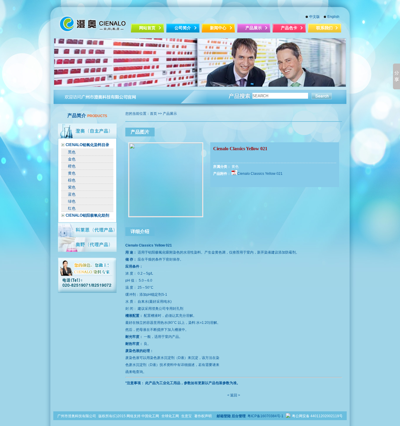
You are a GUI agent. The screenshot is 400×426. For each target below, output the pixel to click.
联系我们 (324, 28)
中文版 (314, 17)
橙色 (72, 166)
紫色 (72, 187)
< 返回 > (233, 395)
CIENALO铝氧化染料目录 (87, 145)
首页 (153, 114)
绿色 (72, 201)
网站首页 (147, 28)
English (333, 17)
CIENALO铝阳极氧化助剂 (87, 215)
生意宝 (186, 416)
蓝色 (72, 194)
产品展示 (253, 28)
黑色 (72, 152)
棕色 (72, 180)
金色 (72, 159)
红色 (72, 208)
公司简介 (183, 28)
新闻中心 (218, 28)
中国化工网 (150, 416)
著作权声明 (203, 416)
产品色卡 (289, 28)
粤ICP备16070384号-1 (265, 416)
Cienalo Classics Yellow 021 (260, 174)
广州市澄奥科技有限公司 (76, 416)
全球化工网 (170, 416)
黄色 (72, 173)
